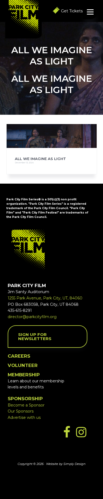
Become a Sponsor (26, 405)
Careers (19, 356)
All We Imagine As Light (40, 158)
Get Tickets (72, 11)
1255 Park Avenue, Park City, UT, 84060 (45, 298)
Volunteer (23, 365)
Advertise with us (24, 417)
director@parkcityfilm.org (32, 316)
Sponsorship (25, 398)
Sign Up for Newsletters (34, 336)
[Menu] (90, 11)
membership (24, 374)
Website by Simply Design (65, 464)
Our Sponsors (21, 411)
